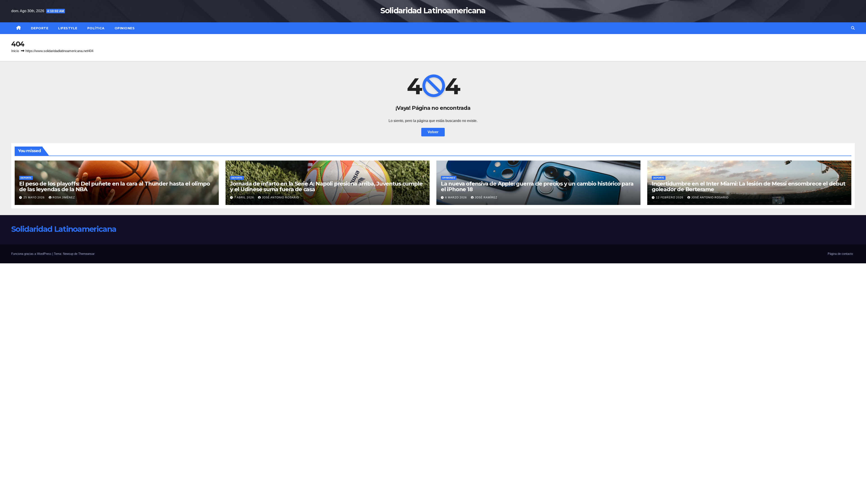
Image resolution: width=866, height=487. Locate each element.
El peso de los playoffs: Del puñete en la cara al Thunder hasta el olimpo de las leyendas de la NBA (114, 186)
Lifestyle (67, 28)
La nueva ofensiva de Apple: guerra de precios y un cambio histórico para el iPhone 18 (537, 186)
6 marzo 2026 (456, 197)
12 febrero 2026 (670, 197)
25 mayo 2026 (34, 197)
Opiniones (125, 28)
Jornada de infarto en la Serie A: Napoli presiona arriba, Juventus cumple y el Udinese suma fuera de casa (326, 186)
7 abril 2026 (244, 197)
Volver (433, 132)
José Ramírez (486, 197)
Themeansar (86, 253)
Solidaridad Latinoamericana (432, 10)
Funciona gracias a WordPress (31, 253)
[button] (853, 28)
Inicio (15, 51)
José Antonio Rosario (280, 197)
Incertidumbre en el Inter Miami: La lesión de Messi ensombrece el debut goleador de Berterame (748, 186)
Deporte (39, 28)
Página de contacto (840, 253)
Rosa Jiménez (64, 197)
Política (96, 28)
